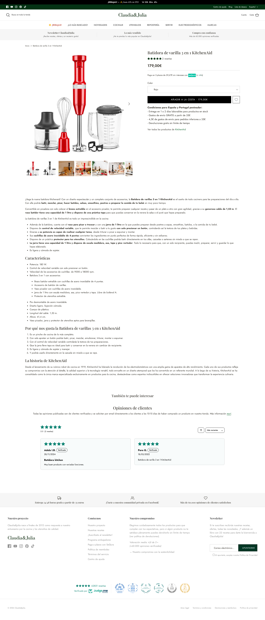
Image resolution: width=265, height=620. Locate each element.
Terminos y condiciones (202, 608)
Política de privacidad (248, 608)
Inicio (27, 45)
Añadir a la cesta (189, 99)
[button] (155, 58)
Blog (230, 7)
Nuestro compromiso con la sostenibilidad (153, 552)
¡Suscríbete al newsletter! (100, 535)
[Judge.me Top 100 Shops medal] (172, 588)
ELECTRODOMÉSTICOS (190, 25)
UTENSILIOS (135, 25)
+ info (199, 75)
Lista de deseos (241, 7)
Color (150, 83)
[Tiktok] (25, 7)
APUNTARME (248, 547)
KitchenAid (180, 129)
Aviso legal (185, 608)
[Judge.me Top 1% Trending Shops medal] (185, 588)
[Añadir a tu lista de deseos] (236, 99)
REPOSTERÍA (153, 25)
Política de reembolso (98, 549)
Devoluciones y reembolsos (225, 608)
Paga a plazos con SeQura (101, 544)
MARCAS (211, 25)
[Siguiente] (129, 103)
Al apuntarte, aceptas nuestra (236, 555)
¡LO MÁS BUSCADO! (78, 25)
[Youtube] (12, 7)
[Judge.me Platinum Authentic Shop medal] (146, 588)
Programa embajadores (99, 540)
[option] (78, 103)
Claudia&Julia (20, 608)
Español (252, 7)
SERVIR (169, 25)
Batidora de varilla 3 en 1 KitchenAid (47, 45)
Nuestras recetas (96, 530)
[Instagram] (16, 7)
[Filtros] (201, 430)
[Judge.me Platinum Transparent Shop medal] (159, 588)
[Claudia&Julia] (132, 15)
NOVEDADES (100, 25)
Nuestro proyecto (96, 525)
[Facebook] (7, 7)
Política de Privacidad (248, 555)
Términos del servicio (98, 554)
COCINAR (118, 25)
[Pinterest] (20, 7)
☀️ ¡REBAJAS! (55, 25)
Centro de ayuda (219, 7)
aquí (229, 413)
